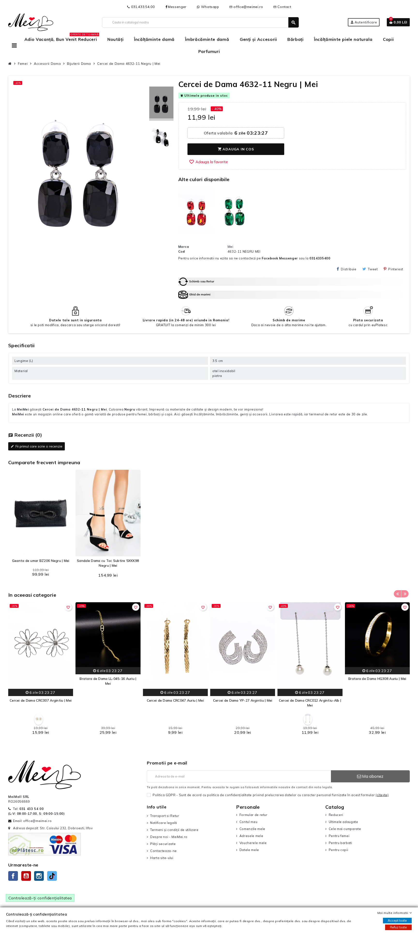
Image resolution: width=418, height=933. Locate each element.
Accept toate (397, 920)
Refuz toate (398, 927)
